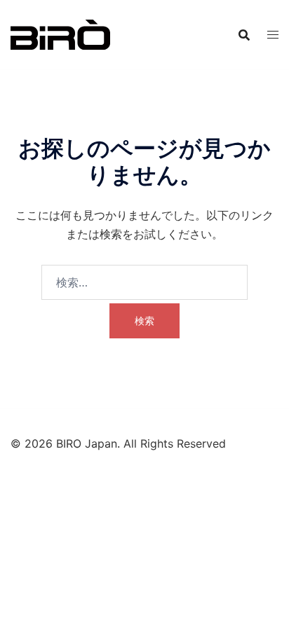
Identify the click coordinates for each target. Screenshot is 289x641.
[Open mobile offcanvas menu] (272, 34)
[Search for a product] (244, 35)
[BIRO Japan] (60, 34)
